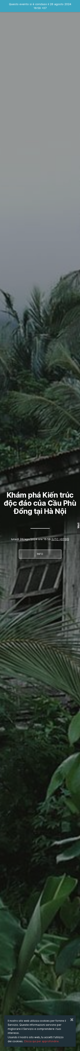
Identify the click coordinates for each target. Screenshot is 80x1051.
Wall (78, 525)
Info (40, 554)
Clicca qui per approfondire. (41, 1041)
